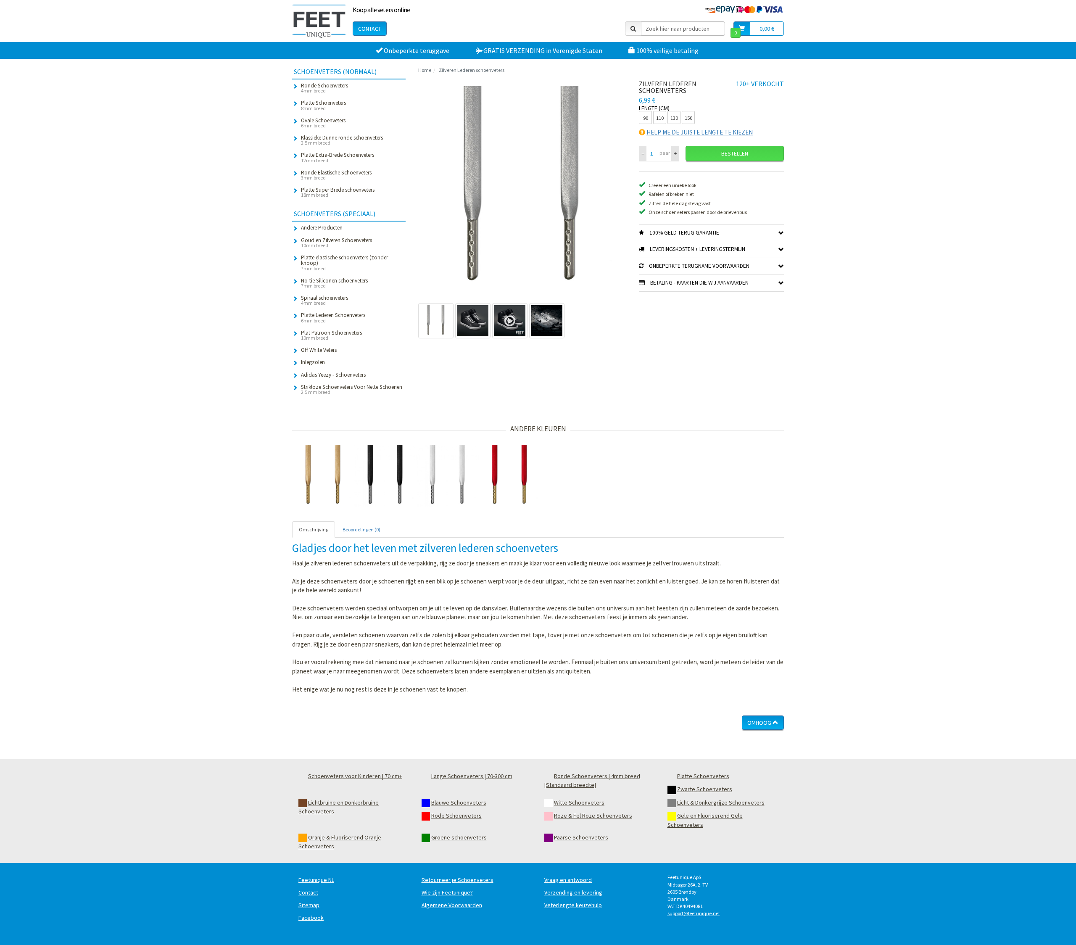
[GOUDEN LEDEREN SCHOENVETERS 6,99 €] (323, 476)
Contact (369, 28)
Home (424, 70)
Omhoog (760, 722)
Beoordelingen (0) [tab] (361, 529)
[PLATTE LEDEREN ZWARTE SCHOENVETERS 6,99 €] (385, 476)
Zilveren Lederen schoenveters (471, 70)
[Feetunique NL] (319, 21)
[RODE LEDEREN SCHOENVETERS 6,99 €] (510, 476)
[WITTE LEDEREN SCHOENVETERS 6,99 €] (448, 476)
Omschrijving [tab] (313, 529)
